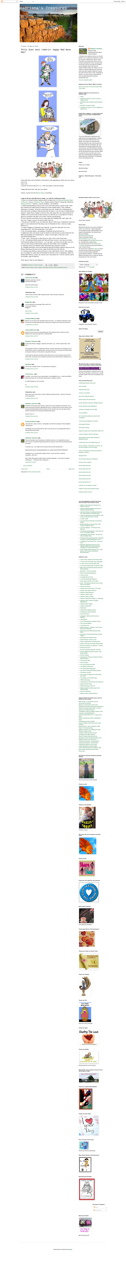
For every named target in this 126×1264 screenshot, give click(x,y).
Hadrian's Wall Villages (86, 604)
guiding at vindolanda (43, 267)
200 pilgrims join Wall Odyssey (87, 734)
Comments (98, 1210)
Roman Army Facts (85, 647)
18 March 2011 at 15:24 (31, 287)
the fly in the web (30, 277)
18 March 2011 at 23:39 (31, 297)
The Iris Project (84, 662)
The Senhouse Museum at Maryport (88, 459)
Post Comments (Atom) (34, 472)
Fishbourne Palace (39, 202)
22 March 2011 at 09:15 (31, 336)
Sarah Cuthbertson (30, 330)
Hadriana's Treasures (43, 8)
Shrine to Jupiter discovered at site (88, 736)
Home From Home (84, 86)
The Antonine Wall (85, 660)
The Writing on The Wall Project (88, 678)
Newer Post (24, 469)
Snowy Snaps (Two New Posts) (87, 399)
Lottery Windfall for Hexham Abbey (88, 746)
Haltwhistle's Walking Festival (88, 610)
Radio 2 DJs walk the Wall (86, 728)
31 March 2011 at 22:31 (31, 432)
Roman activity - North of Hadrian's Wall (89, 726)
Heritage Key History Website (88, 612)
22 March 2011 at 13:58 (31, 359)
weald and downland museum (60, 267)
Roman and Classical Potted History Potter (91, 643)
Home (48, 469)
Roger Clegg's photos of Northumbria (90, 641)
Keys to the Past (84, 614)
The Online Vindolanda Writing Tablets (90, 670)
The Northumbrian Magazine (88, 668)
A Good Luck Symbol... (85, 393)
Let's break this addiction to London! (88, 421)
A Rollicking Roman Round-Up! (87, 383)
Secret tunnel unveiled (85, 703)
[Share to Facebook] (55, 265)
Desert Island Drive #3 (85, 475)
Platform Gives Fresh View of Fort (87, 739)
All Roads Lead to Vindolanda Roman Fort (90, 738)
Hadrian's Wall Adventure (87, 592)
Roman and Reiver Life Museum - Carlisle (91, 645)
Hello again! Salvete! (84, 424)
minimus (51, 267)
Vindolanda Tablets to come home (88, 744)
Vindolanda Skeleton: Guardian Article (89, 741)
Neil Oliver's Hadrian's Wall (87, 105)
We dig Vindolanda (85, 691)
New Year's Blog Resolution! (86, 396)
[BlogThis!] (51, 265)
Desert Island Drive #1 (85, 482)
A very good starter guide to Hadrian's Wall (91, 565)
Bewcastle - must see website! (88, 571)
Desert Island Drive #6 (85, 465)
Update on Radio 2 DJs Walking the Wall (90, 729)
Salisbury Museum (26, 204)
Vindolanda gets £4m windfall (87, 721)
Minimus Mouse (40, 193)
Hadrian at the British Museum (88, 590)
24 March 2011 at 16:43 (31, 416)
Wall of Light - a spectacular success (88, 701)
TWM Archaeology (85, 680)
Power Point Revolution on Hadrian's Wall (90, 747)
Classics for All (84, 575)
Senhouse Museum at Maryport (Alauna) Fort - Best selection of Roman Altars (91, 512)
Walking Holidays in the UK (87, 686)
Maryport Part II (83, 455)
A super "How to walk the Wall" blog (89, 563)
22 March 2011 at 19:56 (31, 387)
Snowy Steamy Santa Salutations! (88, 406)
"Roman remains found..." (85, 731)
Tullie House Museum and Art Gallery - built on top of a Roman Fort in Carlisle (91, 516)
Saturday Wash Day (84, 389)
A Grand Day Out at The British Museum (89, 442)
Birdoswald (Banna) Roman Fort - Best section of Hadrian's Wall (90, 525)
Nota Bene (28, 364)
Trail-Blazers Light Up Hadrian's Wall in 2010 (91, 711)
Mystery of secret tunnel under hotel (88, 705)
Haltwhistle (83, 608)
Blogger (70, 1249)
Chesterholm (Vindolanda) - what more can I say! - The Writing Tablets (91, 531)
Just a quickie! (82, 386)
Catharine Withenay (30, 318)
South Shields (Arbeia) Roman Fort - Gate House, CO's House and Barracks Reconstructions (91, 551)
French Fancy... (29, 374)
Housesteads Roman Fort (95, 240)
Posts (96, 1207)
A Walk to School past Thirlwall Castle (89, 488)
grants (36, 267)
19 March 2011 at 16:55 (31, 313)
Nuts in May (28, 311)
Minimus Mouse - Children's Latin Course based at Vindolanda (91, 628)
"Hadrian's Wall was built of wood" (88, 733)
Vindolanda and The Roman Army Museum (91, 682)
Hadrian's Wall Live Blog (86, 596)
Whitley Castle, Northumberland (88, 693)
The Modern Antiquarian (86, 666)
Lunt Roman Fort (84, 625)
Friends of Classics (85, 586)
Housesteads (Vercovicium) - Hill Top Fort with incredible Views (91, 535)
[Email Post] (46, 265)
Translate (91, 267)
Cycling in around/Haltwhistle (86, 713)
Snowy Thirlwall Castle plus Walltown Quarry (91, 403)
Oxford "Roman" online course (88, 639)
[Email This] (49, 265)
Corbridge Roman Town (86, 577)
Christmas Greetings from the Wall (88, 409)
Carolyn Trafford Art (31, 421)
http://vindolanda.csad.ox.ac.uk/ (87, 239)
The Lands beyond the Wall (87, 664)
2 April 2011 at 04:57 (30, 462)
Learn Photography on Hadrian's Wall (90, 621)
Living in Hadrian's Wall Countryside (88, 434)
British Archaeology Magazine (88, 573)
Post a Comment (27, 465)
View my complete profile (85, 80)
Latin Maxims (83, 619)
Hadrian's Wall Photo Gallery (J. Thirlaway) (91, 598)
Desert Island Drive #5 (85, 469)
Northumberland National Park (88, 637)
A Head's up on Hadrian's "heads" (88, 485)
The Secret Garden (94, 86)
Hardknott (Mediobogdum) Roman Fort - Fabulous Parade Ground (91, 509)
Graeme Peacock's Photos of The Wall (90, 588)
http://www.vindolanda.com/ (86, 235)
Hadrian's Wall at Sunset (85, 492)
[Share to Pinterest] (57, 265)
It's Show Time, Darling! (85, 462)
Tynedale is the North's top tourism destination (91, 706)
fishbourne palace (29, 267)
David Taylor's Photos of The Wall (89, 581)
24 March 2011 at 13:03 (31, 398)
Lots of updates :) (83, 413)
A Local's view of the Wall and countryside (91, 561)
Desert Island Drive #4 (85, 472)
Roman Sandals (84, 655)
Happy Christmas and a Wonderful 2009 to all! (91, 431)
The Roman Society (85, 672)
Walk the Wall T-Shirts (86, 684)
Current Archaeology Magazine (88, 579)
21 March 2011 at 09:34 (31, 324)
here (83, 229)
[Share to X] (53, 265)
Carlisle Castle (84, 519)
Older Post (71, 469)
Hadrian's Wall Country (86, 594)
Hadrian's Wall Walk (85, 606)
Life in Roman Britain (85, 623)
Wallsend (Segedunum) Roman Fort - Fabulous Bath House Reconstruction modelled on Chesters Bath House (90, 546)
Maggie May (28, 302)
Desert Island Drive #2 (85, 479)
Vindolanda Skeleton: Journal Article (88, 743)
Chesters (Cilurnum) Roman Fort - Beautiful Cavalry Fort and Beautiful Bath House (91, 538)
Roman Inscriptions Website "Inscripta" (90, 649)
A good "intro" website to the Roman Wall (91, 559)
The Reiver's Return (84, 427)
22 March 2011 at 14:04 (31, 368)
